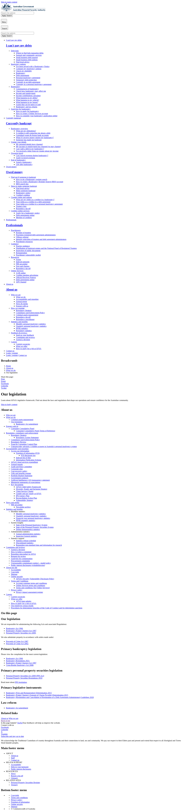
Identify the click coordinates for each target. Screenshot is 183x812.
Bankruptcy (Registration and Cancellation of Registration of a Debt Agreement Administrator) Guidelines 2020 (50, 697)
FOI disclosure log (28, 455)
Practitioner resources (24, 242)
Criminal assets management (27, 315)
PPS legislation (21, 682)
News (13, 774)
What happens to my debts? (27, 98)
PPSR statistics (22, 328)
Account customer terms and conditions (31, 583)
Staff (13, 758)
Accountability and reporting (27, 299)
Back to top (5, 721)
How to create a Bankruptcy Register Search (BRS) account (39, 182)
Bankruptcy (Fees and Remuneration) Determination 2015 (29, 693)
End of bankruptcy (18, 160)
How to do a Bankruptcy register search (31, 179)
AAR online (21, 273)
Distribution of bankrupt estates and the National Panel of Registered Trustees (46, 248)
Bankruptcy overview (19, 129)
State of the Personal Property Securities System (35, 527)
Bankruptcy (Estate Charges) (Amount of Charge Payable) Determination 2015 (37, 695)
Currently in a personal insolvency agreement (33, 84)
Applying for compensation (21, 559)
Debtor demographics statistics (28, 529)
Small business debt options (27, 60)
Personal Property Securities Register (25, 782)
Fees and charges (22, 266)
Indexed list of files (23, 458)
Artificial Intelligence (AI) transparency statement (30, 480)
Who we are (16, 295)
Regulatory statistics (24, 331)
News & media (22, 304)
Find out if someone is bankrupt (23, 177)
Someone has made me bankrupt (28, 140)
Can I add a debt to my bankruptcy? (30, 149)
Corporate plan (17, 469)
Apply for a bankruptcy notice (28, 213)
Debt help (15, 51)
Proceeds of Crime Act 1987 (17, 641)
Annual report (21, 301)
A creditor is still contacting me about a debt (33, 133)
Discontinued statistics (24, 543)
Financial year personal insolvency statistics (33, 518)
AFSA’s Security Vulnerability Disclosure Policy (35, 579)
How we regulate (18, 308)
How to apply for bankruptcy (27, 111)
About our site (11, 567)
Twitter (4, 388)
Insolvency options (18, 64)
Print (3, 379)
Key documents (17, 485)
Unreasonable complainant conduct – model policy (31, 563)
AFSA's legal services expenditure (24, 462)
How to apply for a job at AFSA (28, 349)
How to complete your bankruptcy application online (36, 116)
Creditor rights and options (21, 197)
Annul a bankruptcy (24, 162)
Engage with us (22, 306)
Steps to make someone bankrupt (24, 186)
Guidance (15, 244)
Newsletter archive (23, 507)
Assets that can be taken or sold (28, 105)
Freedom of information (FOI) (28, 453)
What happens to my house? (27, 102)
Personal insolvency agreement (28, 78)
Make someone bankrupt (25, 191)
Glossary (14, 778)
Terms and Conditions (19, 581)
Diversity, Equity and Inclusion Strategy (31, 489)
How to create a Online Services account (32, 113)
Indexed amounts (22, 262)
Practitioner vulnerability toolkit (28, 255)
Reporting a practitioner (25, 319)
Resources (15, 257)
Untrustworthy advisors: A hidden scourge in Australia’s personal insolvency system (44, 446)
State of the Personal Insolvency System (31, 525)
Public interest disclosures (21, 769)
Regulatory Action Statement (27, 437)
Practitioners (16, 230)
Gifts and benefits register (21, 473)
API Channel (21, 282)
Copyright (15, 572)
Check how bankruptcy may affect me (31, 91)
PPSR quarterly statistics (25, 520)
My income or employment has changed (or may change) (38, 146)
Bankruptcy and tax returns (26, 107)
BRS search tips (22, 184)
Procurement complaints (20, 561)
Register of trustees (23, 233)
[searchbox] (17, 13)
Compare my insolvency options (28, 69)
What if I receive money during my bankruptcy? (35, 138)
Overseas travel (17, 153)
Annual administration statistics (28, 534)
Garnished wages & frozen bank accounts (32, 135)
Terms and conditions (19, 798)
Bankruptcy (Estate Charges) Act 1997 (21, 631)
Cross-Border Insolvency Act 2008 (19, 665)
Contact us (10, 351)
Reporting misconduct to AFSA (23, 554)
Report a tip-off (17, 776)
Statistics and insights (19, 322)
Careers (14, 342)
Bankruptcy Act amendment (27, 424)
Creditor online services (20, 211)
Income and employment (25, 93)
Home (8, 366)
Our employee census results (22, 606)
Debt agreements (22, 75)
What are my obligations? (26, 131)
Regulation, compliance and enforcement (22, 433)
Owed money (11, 167)
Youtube (4, 734)
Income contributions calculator (28, 96)
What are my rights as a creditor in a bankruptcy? (35, 200)
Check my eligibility (24, 71)
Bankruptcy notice (23, 193)
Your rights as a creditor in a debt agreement (33, 202)
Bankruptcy (20, 73)
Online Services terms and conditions (30, 585)
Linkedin (4, 386)
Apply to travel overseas (25, 158)
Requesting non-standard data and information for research (39, 545)
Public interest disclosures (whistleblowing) (28, 565)
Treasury (14, 785)
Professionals (11, 220)
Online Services (17, 271)
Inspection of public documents (28, 250)
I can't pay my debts (14, 40)
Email (3, 381)
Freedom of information (20, 802)
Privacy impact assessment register (29, 592)
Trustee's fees (21, 206)
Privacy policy (16, 590)
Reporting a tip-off (23, 209)
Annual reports (17, 464)
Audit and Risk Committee (21, 467)
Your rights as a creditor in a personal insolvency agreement (39, 204)
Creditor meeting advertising (27, 275)
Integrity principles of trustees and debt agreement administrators (41, 239)
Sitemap (14, 574)
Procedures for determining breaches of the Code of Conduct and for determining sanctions (46, 608)
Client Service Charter (24, 491)
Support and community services (29, 55)
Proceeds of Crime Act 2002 (17, 644)
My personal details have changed (29, 144)
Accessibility (16, 570)
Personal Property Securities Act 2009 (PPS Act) (25, 676)
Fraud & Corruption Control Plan (24, 444)
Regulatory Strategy (24, 310)
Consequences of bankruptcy (27, 89)
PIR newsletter (22, 264)
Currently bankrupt (13, 118)
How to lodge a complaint (21, 552)
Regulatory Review (18, 442)
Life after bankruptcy (24, 164)
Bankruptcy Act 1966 (14, 628)
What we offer (21, 346)
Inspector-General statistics (26, 536)
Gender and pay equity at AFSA (28, 494)
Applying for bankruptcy (20, 109)
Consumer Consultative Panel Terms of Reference (35, 431)
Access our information (20, 451)
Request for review (18, 556)
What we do (21, 297)
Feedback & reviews (19, 333)
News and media (12, 502)
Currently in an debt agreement (28, 82)
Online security (17, 576)
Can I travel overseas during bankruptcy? (32, 155)
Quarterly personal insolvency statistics (31, 326)
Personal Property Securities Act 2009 (21, 633)
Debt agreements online (25, 215)
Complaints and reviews (25, 337)
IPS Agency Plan (22, 496)
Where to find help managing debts (29, 53)
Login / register (12, 353)
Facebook (5, 384)
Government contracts (19, 478)
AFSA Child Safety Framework (28, 487)
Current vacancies (23, 344)
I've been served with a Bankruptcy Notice (32, 66)
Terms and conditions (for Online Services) (33, 588)
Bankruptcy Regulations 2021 (18, 661)
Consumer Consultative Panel (22, 428)
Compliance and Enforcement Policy (30, 313)
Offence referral (22, 237)
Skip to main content (9, 2)
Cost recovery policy (19, 471)
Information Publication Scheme (28, 460)
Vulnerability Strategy (24, 500)
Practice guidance (23, 246)
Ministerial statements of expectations (25, 482)
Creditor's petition (23, 195)
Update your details (18, 142)
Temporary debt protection (26, 80)
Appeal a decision (23, 340)
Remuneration (21, 253)
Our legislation (17, 422)
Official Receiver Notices (26, 277)
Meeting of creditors (24, 217)
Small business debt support (27, 57)
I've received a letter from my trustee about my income (37, 151)
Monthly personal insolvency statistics (31, 324)
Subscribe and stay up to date (12, 736)
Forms (18, 259)
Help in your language (20, 767)
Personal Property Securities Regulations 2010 (24, 678)
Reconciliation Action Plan (26, 498)
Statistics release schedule (26, 541)
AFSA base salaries (23, 601)
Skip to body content (9, 404)
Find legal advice (22, 62)
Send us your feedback (25, 335)
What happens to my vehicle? (27, 100)
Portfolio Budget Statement (21, 476)
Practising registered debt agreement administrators (36, 235)
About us (9, 284)
